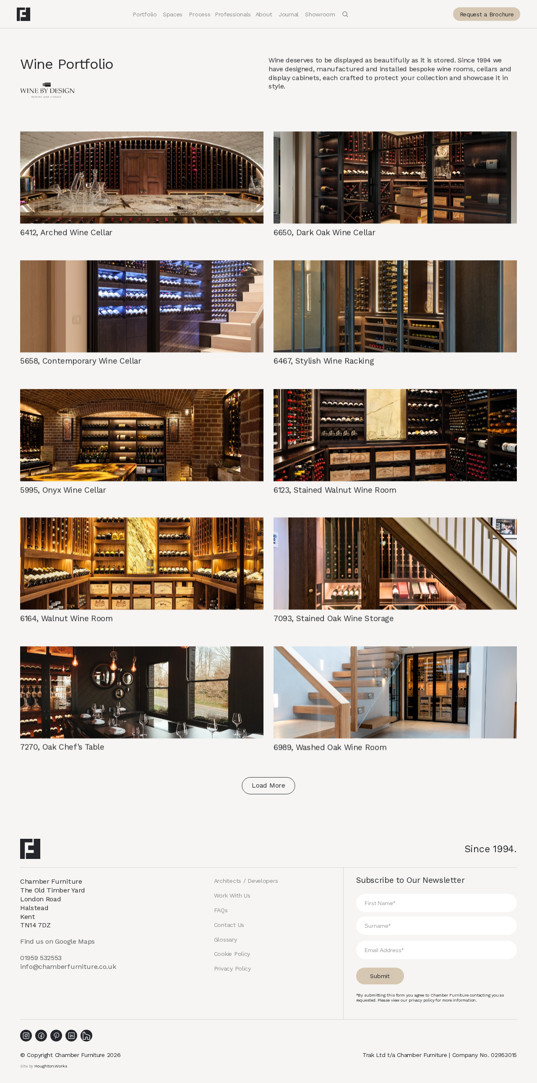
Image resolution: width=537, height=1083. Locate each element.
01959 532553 (41, 958)
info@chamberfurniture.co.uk (68, 967)
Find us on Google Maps (57, 941)
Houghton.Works (50, 1066)
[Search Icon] (345, 14)
